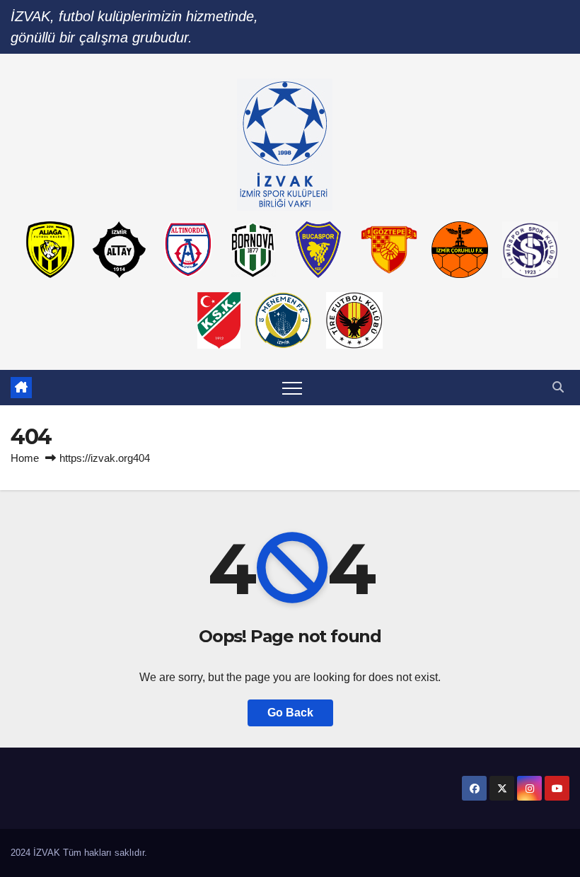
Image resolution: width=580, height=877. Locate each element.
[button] (558, 387)
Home (25, 458)
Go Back (290, 713)
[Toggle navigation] (292, 388)
